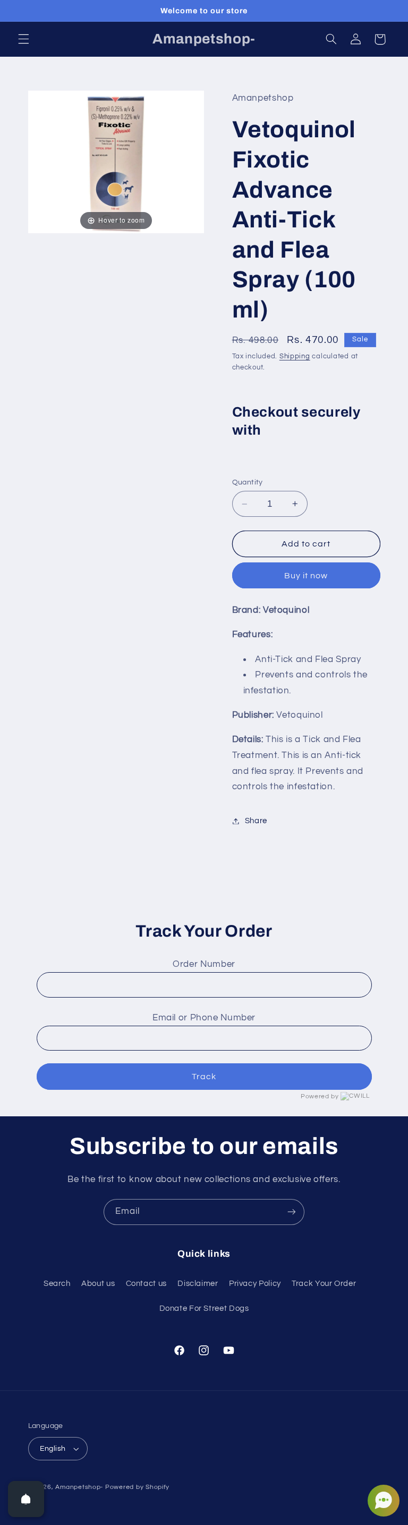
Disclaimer (197, 1284)
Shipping (294, 356)
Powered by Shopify (137, 1487)
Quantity (247, 482)
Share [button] (256, 821)
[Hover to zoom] (116, 161)
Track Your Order (324, 1284)
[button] (23, 39)
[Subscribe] (291, 1212)
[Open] (26, 1499)
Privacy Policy (255, 1284)
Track (204, 1076)
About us (98, 1284)
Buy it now (306, 575)
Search (57, 1284)
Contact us (146, 1284)
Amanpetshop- (79, 1487)
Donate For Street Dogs (204, 1308)
